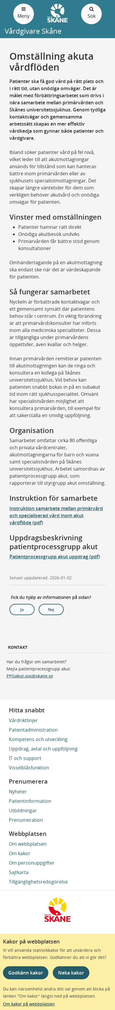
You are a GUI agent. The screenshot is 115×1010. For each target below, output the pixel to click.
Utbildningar (23, 810)
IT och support (25, 758)
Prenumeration (26, 820)
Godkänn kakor (25, 973)
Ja (22, 609)
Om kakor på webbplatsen (29, 1004)
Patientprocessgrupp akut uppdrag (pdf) (54, 556)
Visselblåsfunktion (29, 767)
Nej (51, 609)
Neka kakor (71, 973)
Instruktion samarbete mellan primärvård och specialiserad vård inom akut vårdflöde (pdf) (56, 515)
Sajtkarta (19, 872)
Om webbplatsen (28, 844)
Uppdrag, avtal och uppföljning (43, 748)
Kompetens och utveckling (38, 739)
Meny (23, 16)
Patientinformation (30, 801)
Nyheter (18, 791)
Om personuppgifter (32, 863)
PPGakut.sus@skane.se (29, 676)
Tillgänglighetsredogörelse (38, 881)
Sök (92, 16)
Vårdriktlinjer (23, 720)
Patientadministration (33, 730)
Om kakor (19, 853)
